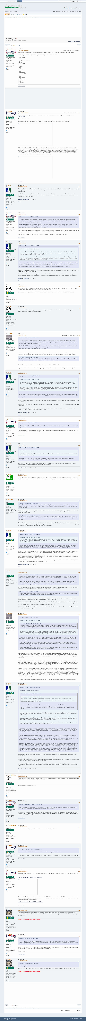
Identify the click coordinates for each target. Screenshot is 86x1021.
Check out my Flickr (21, 85)
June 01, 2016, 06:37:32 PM (22, 826)
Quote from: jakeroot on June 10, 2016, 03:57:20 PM (29, 963)
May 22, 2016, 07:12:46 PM (22, 307)
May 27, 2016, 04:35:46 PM (22, 614)
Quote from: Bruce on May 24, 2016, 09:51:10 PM (29, 574)
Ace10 (9, 306)
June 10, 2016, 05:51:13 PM (22, 960)
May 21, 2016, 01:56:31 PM (23, 50)
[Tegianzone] (6, 353)
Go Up (7, 1005)
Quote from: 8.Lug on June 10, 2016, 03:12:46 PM (29, 938)
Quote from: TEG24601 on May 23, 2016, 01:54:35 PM (30, 376)
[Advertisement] (43, 27)
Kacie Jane (10, 499)
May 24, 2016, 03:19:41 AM (22, 500)
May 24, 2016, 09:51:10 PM (22, 531)
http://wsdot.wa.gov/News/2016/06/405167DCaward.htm (30, 877)
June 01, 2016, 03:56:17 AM (22, 776)
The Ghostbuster (12, 825)
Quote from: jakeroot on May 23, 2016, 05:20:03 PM (29, 447)
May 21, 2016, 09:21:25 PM (22, 286)
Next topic (77, 41)
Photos (19, 201)
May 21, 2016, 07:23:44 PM (22, 186)
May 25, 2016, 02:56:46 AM (22, 572)
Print (79, 45)
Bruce (9, 185)
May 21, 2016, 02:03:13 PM (23, 112)
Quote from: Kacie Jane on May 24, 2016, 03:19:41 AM (30, 534)
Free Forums (10, 1019)
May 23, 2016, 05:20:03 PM (22, 420)
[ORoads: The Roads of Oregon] (6, 795)
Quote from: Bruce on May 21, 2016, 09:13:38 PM (29, 503)
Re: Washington (21, 111)
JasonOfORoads (12, 775)
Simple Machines (13, 1018)
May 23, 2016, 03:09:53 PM (22, 373)
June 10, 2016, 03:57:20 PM (22, 935)
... (16, 45)
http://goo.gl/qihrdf (22, 116)
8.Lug (9, 909)
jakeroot (10, 49)
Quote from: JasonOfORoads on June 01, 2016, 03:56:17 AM (31, 804)
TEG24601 (10, 333)
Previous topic (71, 41)
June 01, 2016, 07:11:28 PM (22, 846)
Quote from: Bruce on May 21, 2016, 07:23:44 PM (29, 216)
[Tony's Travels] (6, 328)
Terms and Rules (75, 1018)
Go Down (7, 45)
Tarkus (9, 474)
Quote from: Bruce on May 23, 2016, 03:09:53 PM (29, 422)
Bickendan (32, 17)
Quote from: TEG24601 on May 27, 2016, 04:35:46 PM (30, 687)
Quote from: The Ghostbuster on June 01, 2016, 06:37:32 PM (31, 849)
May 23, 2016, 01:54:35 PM (22, 335)
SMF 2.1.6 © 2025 (7, 1018)
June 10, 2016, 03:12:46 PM (22, 910)
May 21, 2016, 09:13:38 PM (22, 243)
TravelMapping (26, 199)
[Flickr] (6, 68)
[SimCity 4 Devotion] (6, 493)
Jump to (62, 1010)
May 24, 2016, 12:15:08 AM (22, 445)
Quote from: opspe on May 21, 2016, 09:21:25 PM (29, 357)
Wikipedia (20, 199)
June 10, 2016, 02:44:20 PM (22, 871)
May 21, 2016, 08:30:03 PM (22, 214)
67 (18, 45)
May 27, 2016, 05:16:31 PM (22, 684)
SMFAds (5, 1019)
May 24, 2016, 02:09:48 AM (22, 475)
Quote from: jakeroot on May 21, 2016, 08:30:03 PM (29, 245)
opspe (9, 285)
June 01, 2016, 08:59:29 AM (22, 802)
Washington (20, 48)
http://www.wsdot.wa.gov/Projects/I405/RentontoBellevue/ (30, 901)
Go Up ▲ (80, 1018)
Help (70, 1018)
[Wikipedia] (6, 207)
